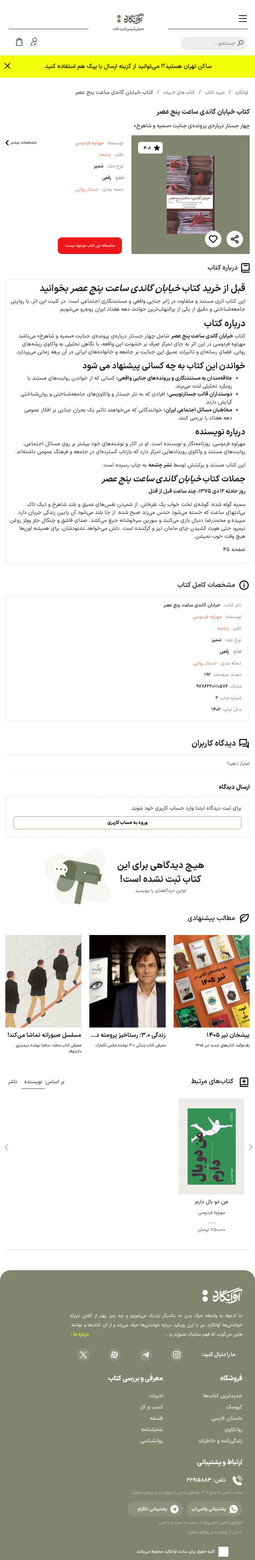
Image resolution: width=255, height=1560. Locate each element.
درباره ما (80, 1334)
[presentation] (250, 1145)
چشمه (105, 154)
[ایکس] (83, 1354)
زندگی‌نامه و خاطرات (220, 1441)
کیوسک (234, 1407)
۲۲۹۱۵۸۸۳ (199, 1480)
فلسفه (156, 1418)
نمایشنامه (152, 1430)
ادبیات (156, 1396)
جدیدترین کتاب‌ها (222, 1396)
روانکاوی (233, 1430)
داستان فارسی (227, 1418)
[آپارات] (114, 1354)
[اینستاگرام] (176, 1354)
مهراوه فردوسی (89, 143)
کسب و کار (151, 1407)
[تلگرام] (145, 1354)
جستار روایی (87, 189)
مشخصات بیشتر (23, 143)
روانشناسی (151, 1441)
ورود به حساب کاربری (127, 822)
